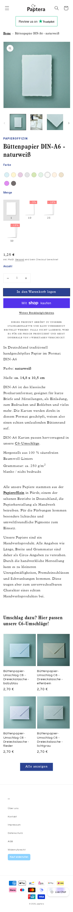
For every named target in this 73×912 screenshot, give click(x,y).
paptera (40, 904)
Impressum (14, 825)
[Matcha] (34, 174)
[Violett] (6, 183)
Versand (19, 260)
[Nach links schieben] (4, 123)
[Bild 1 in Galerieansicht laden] (18, 122)
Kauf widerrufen (19, 857)
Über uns (13, 808)
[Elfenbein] (13, 174)
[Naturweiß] (47, 174)
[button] (7, 8)
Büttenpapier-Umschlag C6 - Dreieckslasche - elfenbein (50, 677)
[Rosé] (54, 174)
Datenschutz (15, 833)
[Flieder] (20, 174)
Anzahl (7, 266)
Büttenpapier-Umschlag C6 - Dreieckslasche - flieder (16, 739)
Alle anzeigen (36, 766)
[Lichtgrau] (27, 174)
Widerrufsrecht (17, 850)
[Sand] (61, 174)
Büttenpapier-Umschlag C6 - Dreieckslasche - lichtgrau (50, 739)
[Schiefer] (13, 183)
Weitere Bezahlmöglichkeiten (36, 313)
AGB (10, 841)
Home (7, 33)
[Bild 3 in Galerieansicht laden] (36, 122)
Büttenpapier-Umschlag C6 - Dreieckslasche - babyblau (16, 677)
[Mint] (40, 174)
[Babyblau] (6, 174)
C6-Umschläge (27, 443)
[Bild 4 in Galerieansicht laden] (55, 122)
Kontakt (12, 816)
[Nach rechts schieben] (68, 123)
